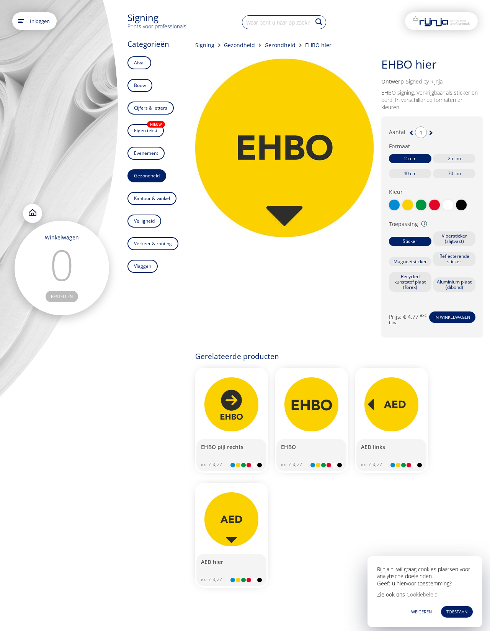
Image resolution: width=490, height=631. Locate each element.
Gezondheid (147, 175)
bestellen (62, 296)
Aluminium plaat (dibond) (454, 284)
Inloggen (40, 21)
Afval (139, 62)
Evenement (146, 153)
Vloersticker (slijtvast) (454, 238)
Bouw (140, 85)
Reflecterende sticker (454, 259)
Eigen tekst (148, 129)
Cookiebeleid (422, 594)
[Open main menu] (21, 21)
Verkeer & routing (153, 243)
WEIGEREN (421, 612)
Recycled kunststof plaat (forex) (410, 281)
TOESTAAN (456, 612)
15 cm (409, 158)
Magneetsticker (410, 261)
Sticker (410, 241)
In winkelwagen (452, 317)
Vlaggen (142, 266)
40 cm (409, 173)
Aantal (397, 132)
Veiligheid (144, 221)
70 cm (454, 173)
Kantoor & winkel (152, 198)
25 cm (454, 158)
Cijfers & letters (150, 108)
